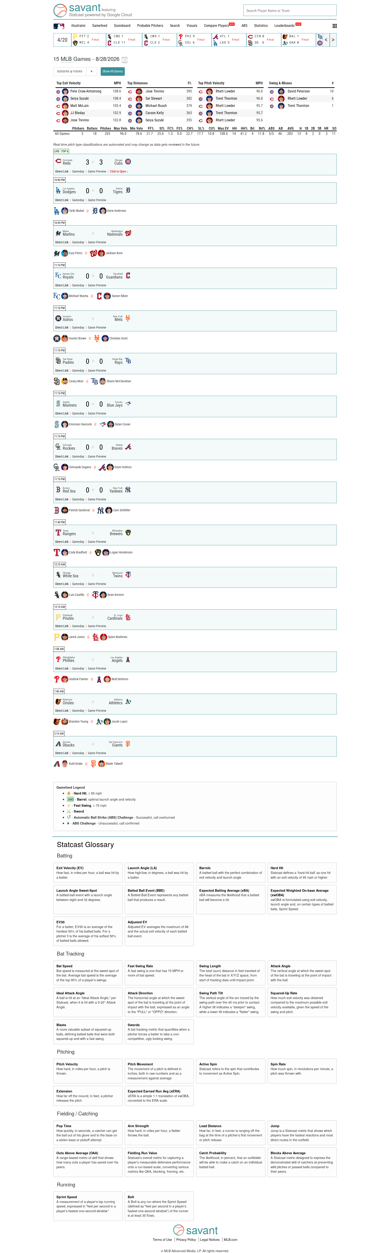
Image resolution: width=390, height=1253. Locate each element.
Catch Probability (212, 1153)
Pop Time (63, 1126)
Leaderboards (287, 25)
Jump (275, 1126)
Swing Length (210, 966)
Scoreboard (122, 25)
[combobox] (290, 10)
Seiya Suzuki (79, 98)
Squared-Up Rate (284, 993)
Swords (134, 1025)
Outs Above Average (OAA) (77, 1153)
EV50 (60, 922)
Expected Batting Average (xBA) (224, 890)
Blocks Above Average (288, 1153)
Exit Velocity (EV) (70, 868)
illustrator (78, 25)
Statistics (261, 25)
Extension (64, 1091)
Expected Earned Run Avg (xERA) (154, 1091)
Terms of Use (163, 1239)
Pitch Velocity (67, 1064)
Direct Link (62, 171)
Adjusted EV (137, 922)
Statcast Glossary (85, 844)
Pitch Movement (140, 1064)
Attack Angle (280, 966)
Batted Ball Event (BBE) (146, 890)
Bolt (131, 1197)
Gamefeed (99, 25)
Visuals (192, 25)
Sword (79, 811)
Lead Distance (210, 1126)
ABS (244, 25)
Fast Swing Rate (140, 966)
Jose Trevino (79, 120)
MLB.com (230, 1239)
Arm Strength (138, 1126)
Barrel (81, 799)
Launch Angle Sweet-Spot (76, 890)
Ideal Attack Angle (70, 993)
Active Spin (208, 1064)
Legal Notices (210, 1239)
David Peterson (299, 91)
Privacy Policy (186, 1239)
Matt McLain (79, 106)
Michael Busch (156, 106)
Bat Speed (64, 966)
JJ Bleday (77, 113)
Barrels (205, 868)
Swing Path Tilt (211, 993)
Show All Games (113, 71)
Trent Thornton (226, 98)
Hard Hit (80, 793)
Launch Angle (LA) (142, 868)
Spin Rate (278, 1064)
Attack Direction (140, 993)
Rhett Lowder (225, 91)
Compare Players (216, 25)
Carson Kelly (155, 113)
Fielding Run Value (142, 1153)
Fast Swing (82, 805)
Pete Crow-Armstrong (85, 91)
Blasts (61, 1025)
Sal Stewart (154, 98)
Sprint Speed (66, 1197)
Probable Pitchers (150, 25)
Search (175, 25)
